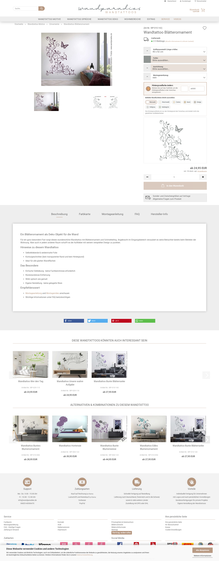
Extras (151, 19)
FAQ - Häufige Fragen (12, 527)
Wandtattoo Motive (49, 19)
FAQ (137, 214)
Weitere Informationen (202, 556)
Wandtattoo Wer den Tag (30, 381)
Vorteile (192, 489)
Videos (177, 19)
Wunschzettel (201, 1)
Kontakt (61, 522)
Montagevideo (52, 293)
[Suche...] (41, 8)
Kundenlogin (186, 1)
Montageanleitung (112, 214)
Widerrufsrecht (117, 525)
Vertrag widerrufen (121, 532)
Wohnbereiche (132, 19)
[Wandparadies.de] (109, 9)
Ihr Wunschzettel (171, 525)
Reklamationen (63, 527)
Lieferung (137, 489)
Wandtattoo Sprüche (79, 19)
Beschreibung (59, 214)
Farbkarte (84, 214)
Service (165, 19)
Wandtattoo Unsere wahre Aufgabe (70, 383)
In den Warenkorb (175, 185)
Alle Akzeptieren (202, 550)
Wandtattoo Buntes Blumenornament (30, 447)
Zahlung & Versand (11, 530)
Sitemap (114, 530)
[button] (147, 177)
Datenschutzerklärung (85, 555)
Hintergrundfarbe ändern (162, 85)
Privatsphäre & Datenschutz (122, 522)
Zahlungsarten (82, 489)
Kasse (167, 527)
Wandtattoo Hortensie (70, 445)
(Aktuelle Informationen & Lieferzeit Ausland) (179, 41)
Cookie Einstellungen (173, 530)
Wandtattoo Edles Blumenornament (149, 447)
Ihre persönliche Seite (173, 522)
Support (27, 489)
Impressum (62, 530)
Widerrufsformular (118, 527)
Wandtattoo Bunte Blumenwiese (109, 447)
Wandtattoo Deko (108, 19)
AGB (59, 525)
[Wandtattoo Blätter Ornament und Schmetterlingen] (76, 59)
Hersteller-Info (159, 214)
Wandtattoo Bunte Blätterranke (109, 381)
